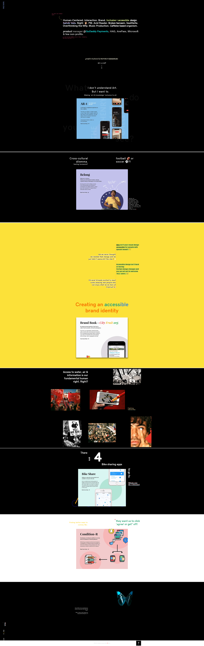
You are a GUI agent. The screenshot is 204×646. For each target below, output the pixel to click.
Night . (82, 23)
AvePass (121, 31)
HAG (112, 31)
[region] (93, 614)
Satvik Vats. (69, 23)
